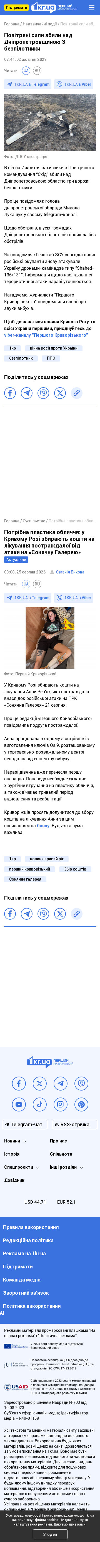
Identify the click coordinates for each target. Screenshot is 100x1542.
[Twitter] (60, 393)
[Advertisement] (50, 462)
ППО (51, 358)
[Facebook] (10, 393)
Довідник (14, 1180)
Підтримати (16, 7)
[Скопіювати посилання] (76, 393)
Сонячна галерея (25, 879)
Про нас (58, 1141)
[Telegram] (26, 393)
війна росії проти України (54, 348)
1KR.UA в (31, 84)
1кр (12, 348)
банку (43, 825)
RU (37, 70)
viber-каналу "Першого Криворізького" (46, 335)
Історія (11, 1154)
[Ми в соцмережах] (19, 1084)
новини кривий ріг (47, 859)
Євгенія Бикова (70, 572)
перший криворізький (29, 869)
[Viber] (43, 393)
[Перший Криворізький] (54, 8)
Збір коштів (75, 869)
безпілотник (21, 358)
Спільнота (61, 1154)
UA (26, 70)
